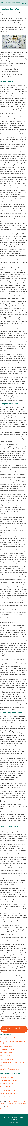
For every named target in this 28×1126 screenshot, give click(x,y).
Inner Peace (8, 1103)
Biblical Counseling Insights (8, 2)
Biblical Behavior (11, 1101)
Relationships (7, 1105)
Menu (25, 3)
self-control (17, 1106)
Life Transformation (16, 1103)
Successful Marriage (17, 1105)
